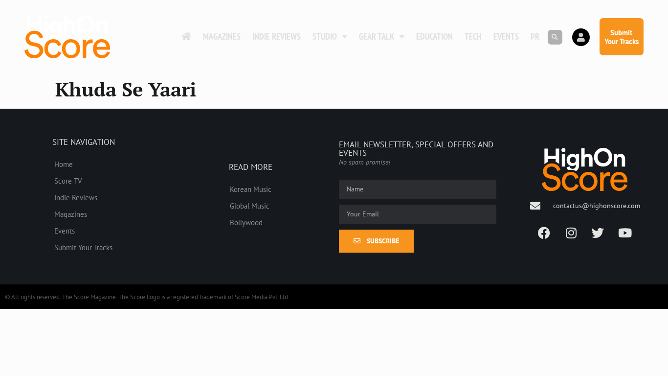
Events (506, 36)
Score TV (68, 181)
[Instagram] (571, 233)
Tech (473, 36)
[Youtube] (625, 233)
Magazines (222, 36)
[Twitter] (598, 233)
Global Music (249, 206)
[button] (555, 37)
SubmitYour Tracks (621, 36)
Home (63, 164)
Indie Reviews (276, 36)
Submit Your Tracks (83, 247)
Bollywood (246, 222)
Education (434, 36)
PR (535, 36)
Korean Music (250, 189)
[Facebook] (544, 233)
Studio (324, 36)
